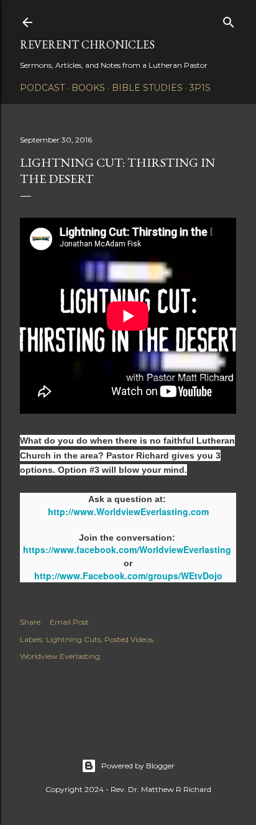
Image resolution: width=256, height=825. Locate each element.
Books (88, 87)
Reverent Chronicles (87, 44)
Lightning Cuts (73, 639)
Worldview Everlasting (60, 656)
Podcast (42, 87)
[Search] (228, 19)
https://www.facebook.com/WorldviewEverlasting (127, 549)
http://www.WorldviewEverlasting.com (128, 511)
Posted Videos (128, 639)
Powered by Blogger (138, 765)
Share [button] (30, 622)
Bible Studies (147, 87)
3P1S (200, 87)
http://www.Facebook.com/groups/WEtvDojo (128, 575)
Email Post (69, 622)
